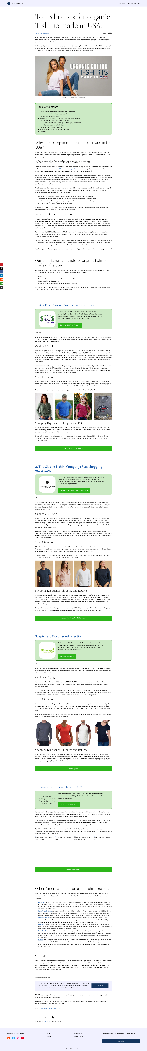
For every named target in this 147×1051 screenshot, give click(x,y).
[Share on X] (1, 268)
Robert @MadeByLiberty (42, 33)
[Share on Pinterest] (1, 264)
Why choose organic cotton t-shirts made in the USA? (57, 112)
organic (46, 1008)
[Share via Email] (1, 283)
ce (50, 470)
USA (59, 1008)
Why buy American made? (51, 116)
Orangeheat (42, 924)
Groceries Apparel (44, 917)
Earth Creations (43, 931)
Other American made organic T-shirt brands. (54, 129)
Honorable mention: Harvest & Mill (54, 127)
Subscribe (100, 985)
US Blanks (41, 902)
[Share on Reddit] (1, 279)
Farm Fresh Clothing (45, 911)
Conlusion (43, 131)
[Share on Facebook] (1, 271)
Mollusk (40, 939)
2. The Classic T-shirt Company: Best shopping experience (62, 123)
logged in (47, 1021)
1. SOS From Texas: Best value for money (56, 120)
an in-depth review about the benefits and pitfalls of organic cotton (65, 169)
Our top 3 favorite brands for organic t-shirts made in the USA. (60, 118)
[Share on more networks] (1, 287)
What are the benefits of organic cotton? (56, 114)
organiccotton (53, 1008)
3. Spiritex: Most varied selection (53, 125)
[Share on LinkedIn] (1, 275)
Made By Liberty (17, 3)
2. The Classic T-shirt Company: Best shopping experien (68, 468)
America (41, 1008)
